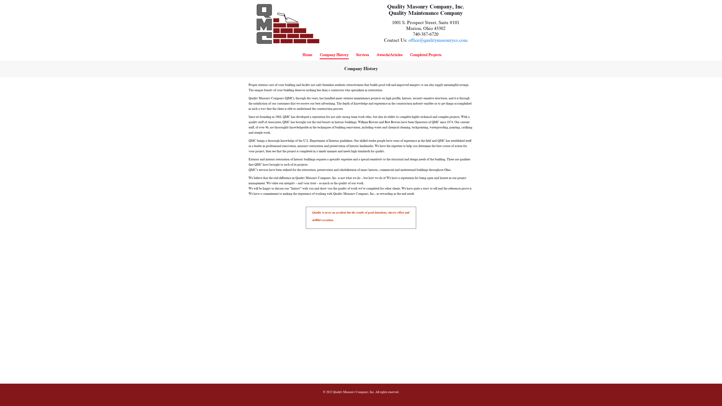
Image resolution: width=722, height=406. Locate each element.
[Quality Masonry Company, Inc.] (288, 24)
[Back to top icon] (704, 398)
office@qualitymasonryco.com (438, 40)
